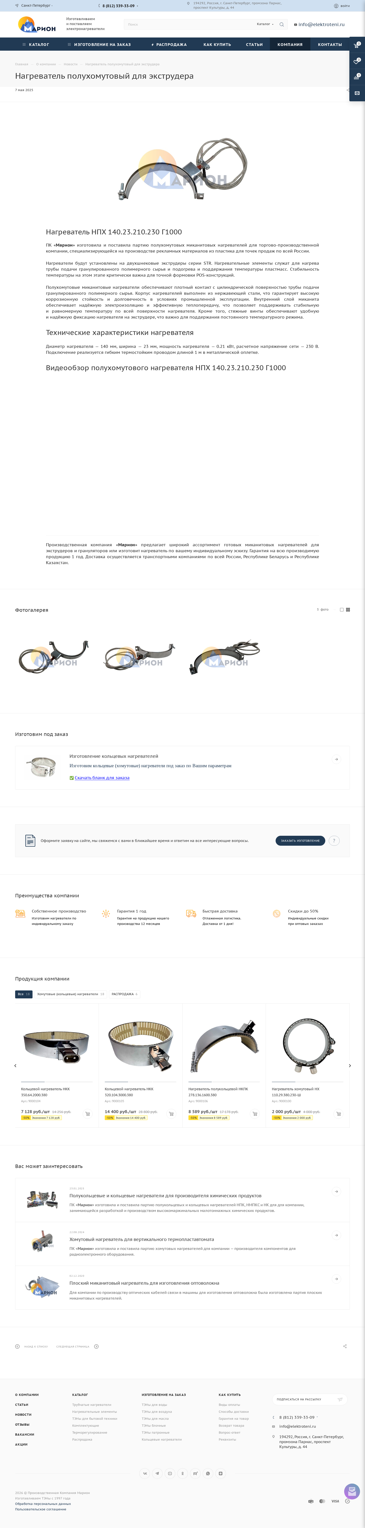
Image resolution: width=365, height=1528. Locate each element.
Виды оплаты (229, 1405)
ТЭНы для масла (155, 1419)
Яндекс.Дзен (220, 1473)
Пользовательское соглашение (40, 1509)
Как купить (230, 1395)
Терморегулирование (89, 1432)
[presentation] (15, 1066)
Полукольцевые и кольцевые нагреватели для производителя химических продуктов (165, 1196)
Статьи (21, 1405)
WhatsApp (208, 1473)
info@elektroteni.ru (321, 24)
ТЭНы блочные (154, 1425)
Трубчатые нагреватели (91, 1405)
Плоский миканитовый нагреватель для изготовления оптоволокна (144, 1283)
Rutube (195, 1473)
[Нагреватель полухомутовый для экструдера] (182, 169)
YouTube (170, 1473)
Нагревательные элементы (94, 1412)
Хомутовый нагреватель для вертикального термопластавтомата (142, 1239)
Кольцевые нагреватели (162, 1439)
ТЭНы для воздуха (157, 1412)
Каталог (80, 1395)
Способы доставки (234, 1412)
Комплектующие (85, 1425)
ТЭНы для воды (154, 1405)
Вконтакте (144, 1473)
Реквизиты (227, 1439)
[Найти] (282, 24)
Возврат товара (231, 1425)
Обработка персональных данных (43, 1504)
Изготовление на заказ (164, 1395)
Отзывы (22, 1424)
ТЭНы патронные (156, 1432)
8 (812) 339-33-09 (119, 5)
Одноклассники (182, 1473)
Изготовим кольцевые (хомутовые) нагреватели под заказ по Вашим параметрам (150, 765)
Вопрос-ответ (229, 1432)
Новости (23, 1415)
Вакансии (24, 1434)
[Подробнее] (336, 759)
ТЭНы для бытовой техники (94, 1419)
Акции (21, 1444)
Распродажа (82, 1439)
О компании (27, 1395)
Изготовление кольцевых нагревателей (114, 756)
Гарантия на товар (234, 1419)
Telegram (157, 1473)
